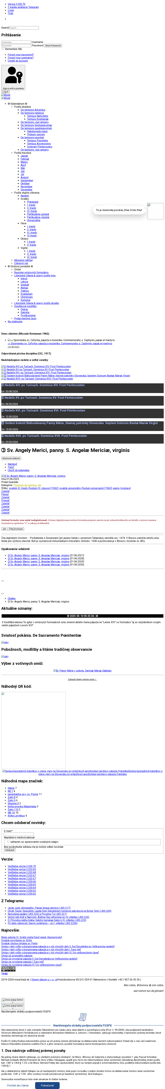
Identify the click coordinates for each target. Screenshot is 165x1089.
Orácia (24, 309)
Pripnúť (5, 500)
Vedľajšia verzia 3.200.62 (22, 893)
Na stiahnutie (15, 321)
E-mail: (8, 831)
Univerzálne (33, 220)
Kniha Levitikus (16, 815)
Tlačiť (11, 467)
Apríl (23, 165)
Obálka (11, 598)
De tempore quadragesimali (36, 128)
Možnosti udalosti (11, 458)
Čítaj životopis (16, 529)
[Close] (2, 593)
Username (37, 42)
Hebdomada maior (37, 131)
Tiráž (10, 13)
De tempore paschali (32, 137)
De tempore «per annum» (35, 122)
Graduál (25, 284)
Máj (23, 168)
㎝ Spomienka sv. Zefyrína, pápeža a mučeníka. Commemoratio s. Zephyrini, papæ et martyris (60, 343)
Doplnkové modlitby (25, 306)
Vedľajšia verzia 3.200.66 (22, 881)
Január (24, 155)
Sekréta (25, 312)
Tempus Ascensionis (39, 143)
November (26, 186)
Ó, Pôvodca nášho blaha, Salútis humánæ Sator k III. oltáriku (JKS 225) (47, 920)
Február (25, 159)
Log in (5, 92)
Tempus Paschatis (37, 140)
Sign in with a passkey (13, 88)
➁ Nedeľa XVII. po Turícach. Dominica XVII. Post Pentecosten (44, 436)
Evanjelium (27, 294)
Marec (24, 162)
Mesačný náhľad (23, 260)
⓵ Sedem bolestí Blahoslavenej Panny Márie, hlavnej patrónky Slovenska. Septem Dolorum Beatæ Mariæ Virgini (79, 423)
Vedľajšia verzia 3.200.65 (22, 884)
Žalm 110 (13, 809)
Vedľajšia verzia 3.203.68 (22, 872)
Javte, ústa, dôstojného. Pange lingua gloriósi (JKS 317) (39, 907)
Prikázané (32, 201)
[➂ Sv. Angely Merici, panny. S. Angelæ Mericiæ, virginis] (33, 475)
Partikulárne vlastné (38, 217)
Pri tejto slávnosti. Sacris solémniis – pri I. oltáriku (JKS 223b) (43, 923)
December (26, 189)
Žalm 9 (11, 800)
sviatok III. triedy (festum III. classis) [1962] (33, 488)
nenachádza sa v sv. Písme (23, 794)
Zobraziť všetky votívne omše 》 (82, 679)
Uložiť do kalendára (18, 470)
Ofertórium (27, 297)
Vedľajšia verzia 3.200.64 (22, 887)
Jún (23, 171)
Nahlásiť (12, 464)
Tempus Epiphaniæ (38, 119)
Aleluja (24, 287)
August (25, 177)
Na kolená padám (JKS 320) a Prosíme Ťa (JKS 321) (37, 914)
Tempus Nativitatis (37, 116)
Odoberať (9, 850)
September (27, 180)
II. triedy (31, 208)
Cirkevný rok (21, 263)
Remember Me (13, 49)
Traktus (25, 290)
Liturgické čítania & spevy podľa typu (35, 275)
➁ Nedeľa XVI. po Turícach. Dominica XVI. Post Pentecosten (43, 410)
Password (37, 45)
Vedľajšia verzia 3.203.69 (22, 869)
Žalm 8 (11, 797)
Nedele (25, 195)
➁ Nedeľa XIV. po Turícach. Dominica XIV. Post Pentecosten (43, 385)
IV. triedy (32, 235)
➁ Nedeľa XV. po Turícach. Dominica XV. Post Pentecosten (42, 397)
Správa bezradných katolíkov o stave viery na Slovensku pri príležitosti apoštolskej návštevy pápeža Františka (100, 773)
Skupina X (13, 803)
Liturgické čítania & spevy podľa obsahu (36, 303)
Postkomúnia (28, 315)
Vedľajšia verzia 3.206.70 (22, 866)
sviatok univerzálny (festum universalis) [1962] (85, 488)
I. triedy (31, 205)
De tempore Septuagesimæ (36, 125)
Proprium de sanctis (24, 485)
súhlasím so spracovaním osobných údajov (34, 841)
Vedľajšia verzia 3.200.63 (22, 890)
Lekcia (24, 281)
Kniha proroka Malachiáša (22, 806)
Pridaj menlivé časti (25, 318)
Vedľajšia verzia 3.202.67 (22, 878)
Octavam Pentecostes (39, 146)
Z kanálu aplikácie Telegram (23, 7)
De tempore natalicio (32, 112)
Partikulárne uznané (38, 214)
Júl (22, 174)
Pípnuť (5, 494)
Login (11, 10)
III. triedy (32, 211)
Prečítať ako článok (18, 1085)
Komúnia (25, 300)
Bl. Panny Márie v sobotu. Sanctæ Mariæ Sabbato (84, 670)
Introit (24, 278)
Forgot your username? (21, 57)
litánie (11, 788)
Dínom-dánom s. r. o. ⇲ (44, 979)
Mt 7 (10, 791)
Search (5, 27)
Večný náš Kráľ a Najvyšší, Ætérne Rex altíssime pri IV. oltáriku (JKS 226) (48, 917)
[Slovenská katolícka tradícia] (155, 211)
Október (25, 183)
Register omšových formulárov (31, 272)
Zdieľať (5, 491)
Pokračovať (47, 1085)
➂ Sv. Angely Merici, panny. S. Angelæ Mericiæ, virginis (38, 555)
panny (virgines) (122, 488)
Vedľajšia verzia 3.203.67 (22, 875)
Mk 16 (11, 812)
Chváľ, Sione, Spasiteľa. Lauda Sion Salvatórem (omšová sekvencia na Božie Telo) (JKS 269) (59, 911)
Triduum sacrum (36, 134)
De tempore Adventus (33, 109)
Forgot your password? (21, 54)
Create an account (18, 60)
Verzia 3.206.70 (16, 4)
